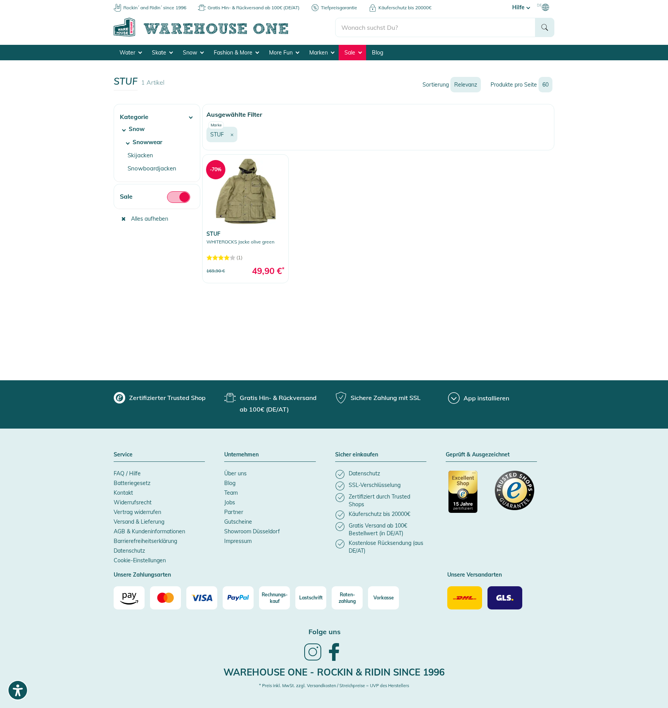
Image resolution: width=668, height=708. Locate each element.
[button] (157, 113)
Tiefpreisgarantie (339, 7)
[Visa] (201, 597)
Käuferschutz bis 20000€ (404, 7)
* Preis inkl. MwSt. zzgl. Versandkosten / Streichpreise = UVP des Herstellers (334, 685)
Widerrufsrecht (133, 502)
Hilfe (519, 7)
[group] (160, 397)
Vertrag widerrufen (137, 512)
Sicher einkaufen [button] (356, 455)
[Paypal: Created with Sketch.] (238, 597)
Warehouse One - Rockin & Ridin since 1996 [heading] (334, 672)
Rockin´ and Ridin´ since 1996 (154, 7)
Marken (319, 52)
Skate (160, 52)
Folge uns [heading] (324, 631)
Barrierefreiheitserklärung (145, 541)
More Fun (281, 52)
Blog (377, 52)
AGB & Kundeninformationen (149, 531)
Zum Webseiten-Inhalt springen (39, 3)
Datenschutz (129, 550)
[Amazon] (129, 597)
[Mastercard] (165, 597)
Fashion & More (234, 52)
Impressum (238, 541)
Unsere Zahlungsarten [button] (142, 575)
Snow (191, 52)
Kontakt (123, 492)
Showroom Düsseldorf (252, 531)
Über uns (235, 473)
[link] (245, 218)
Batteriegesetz (132, 483)
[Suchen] (544, 27)
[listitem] (380, 474)
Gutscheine (238, 521)
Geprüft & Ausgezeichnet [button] (478, 455)
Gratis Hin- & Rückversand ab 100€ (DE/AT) (254, 7)
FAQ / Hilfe (127, 473)
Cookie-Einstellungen (140, 560)
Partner (233, 512)
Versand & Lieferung (139, 521)
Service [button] (123, 455)
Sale (350, 52)
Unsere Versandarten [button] (474, 575)
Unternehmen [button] (241, 455)
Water (128, 52)
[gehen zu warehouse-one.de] (224, 35)
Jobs (229, 502)
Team (231, 492)
